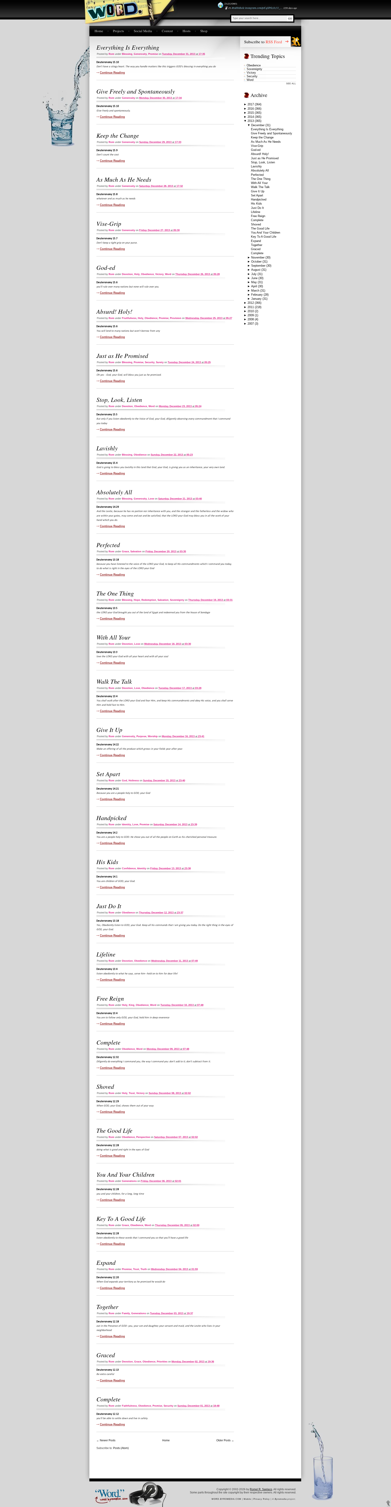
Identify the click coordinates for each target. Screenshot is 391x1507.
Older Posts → (225, 1440)
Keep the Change (117, 135)
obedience (147, 274)
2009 (251, 315)
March (255, 290)
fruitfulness (129, 318)
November (258, 257)
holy (137, 274)
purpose (141, 736)
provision (175, 318)
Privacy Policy (261, 1499)
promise (153, 54)
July (254, 274)
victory (159, 274)
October (256, 261)
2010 (251, 311)
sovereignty (177, 600)
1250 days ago (290, 8)
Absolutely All (114, 492)
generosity (140, 54)
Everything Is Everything (127, 47)
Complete (108, 1042)
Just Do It (108, 906)
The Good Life (114, 1130)
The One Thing (115, 593)
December (258, 125)
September (258, 265)
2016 (251, 108)
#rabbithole (238, 8)
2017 (251, 104)
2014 (251, 116)
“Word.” (109, 1492)
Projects (118, 31)
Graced (105, 1355)
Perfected (108, 545)
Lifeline (105, 954)
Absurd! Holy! (114, 311)
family (126, 1313)
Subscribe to (263, 41)
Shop (203, 31)
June (254, 278)
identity (126, 824)
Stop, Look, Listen (119, 399)
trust (132, 1093)
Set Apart (108, 774)
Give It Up (109, 729)
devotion (127, 274)
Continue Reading (112, 72)
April (254, 286)
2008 (251, 319)
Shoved (105, 1086)
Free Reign (110, 998)
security (150, 362)
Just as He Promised (122, 355)
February (257, 294)
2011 (251, 307)
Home (99, 31)
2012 (251, 302)
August (255, 269)
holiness (134, 780)
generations (129, 1181)
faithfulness (129, 1405)
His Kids (107, 861)
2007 (251, 323)
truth (144, 1269)
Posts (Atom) (121, 1448)
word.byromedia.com (226, 1499)
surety (160, 362)
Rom (111, 54)
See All (291, 83)
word (168, 274)
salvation (135, 551)
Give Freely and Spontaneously (135, 91)
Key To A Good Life (120, 1218)
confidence (129, 868)
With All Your (113, 637)
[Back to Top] (388, 1503)
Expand (106, 1262)
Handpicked (111, 818)
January (256, 298)
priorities (162, 1361)
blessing (127, 54)
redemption (148, 600)
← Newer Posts (105, 1440)
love (151, 498)
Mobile (247, 1499)
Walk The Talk (114, 681)
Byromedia (280, 1499)
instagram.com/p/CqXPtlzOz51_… (264, 8)
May (254, 282)
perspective (143, 1137)
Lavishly (107, 448)
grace (125, 551)
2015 (251, 112)
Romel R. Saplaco (261, 1489)
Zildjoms (230, 4)
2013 (251, 121)
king (131, 1005)
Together (107, 1306)
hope (137, 600)
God (124, 780)
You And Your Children (125, 1174)
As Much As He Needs (123, 179)
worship (153, 736)
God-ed (105, 267)
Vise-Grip (108, 223)
